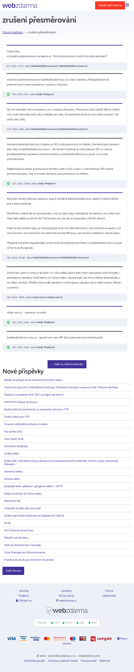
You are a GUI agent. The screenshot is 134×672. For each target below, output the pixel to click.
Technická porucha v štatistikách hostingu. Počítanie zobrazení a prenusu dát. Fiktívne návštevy (61, 387)
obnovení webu (13, 471)
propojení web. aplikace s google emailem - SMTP (33, 486)
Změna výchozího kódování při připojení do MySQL (34, 515)
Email (7, 523)
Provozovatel (88, 660)
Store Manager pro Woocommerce (24, 552)
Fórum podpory (12, 32)
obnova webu (12, 479)
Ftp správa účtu (13, 431)
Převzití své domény (16, 537)
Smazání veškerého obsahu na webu (26, 424)
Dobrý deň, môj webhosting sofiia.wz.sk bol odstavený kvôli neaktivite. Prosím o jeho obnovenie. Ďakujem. (61, 463)
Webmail (104, 660)
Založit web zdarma (110, 5)
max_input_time (13, 439)
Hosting (24, 590)
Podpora (24, 595)
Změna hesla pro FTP (16, 416)
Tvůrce (109, 590)
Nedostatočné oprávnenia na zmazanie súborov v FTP (36, 409)
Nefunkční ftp (12, 501)
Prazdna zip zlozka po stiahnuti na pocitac (29, 559)
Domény (66, 590)
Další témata (13, 570)
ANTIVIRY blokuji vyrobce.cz (21, 402)
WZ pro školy (66, 595)
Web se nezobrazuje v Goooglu (22, 545)
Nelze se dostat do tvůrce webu (23, 493)
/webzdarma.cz (67, 600)
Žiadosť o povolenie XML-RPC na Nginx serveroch (34, 394)
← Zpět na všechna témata (67, 364)
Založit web (109, 595)
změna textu (11, 453)
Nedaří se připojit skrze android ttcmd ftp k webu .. (34, 380)
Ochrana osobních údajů (63, 660)
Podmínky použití (34, 660)
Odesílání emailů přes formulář (22, 508)
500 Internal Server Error (19, 530)
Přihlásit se (25, 600)
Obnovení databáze (16, 446)
